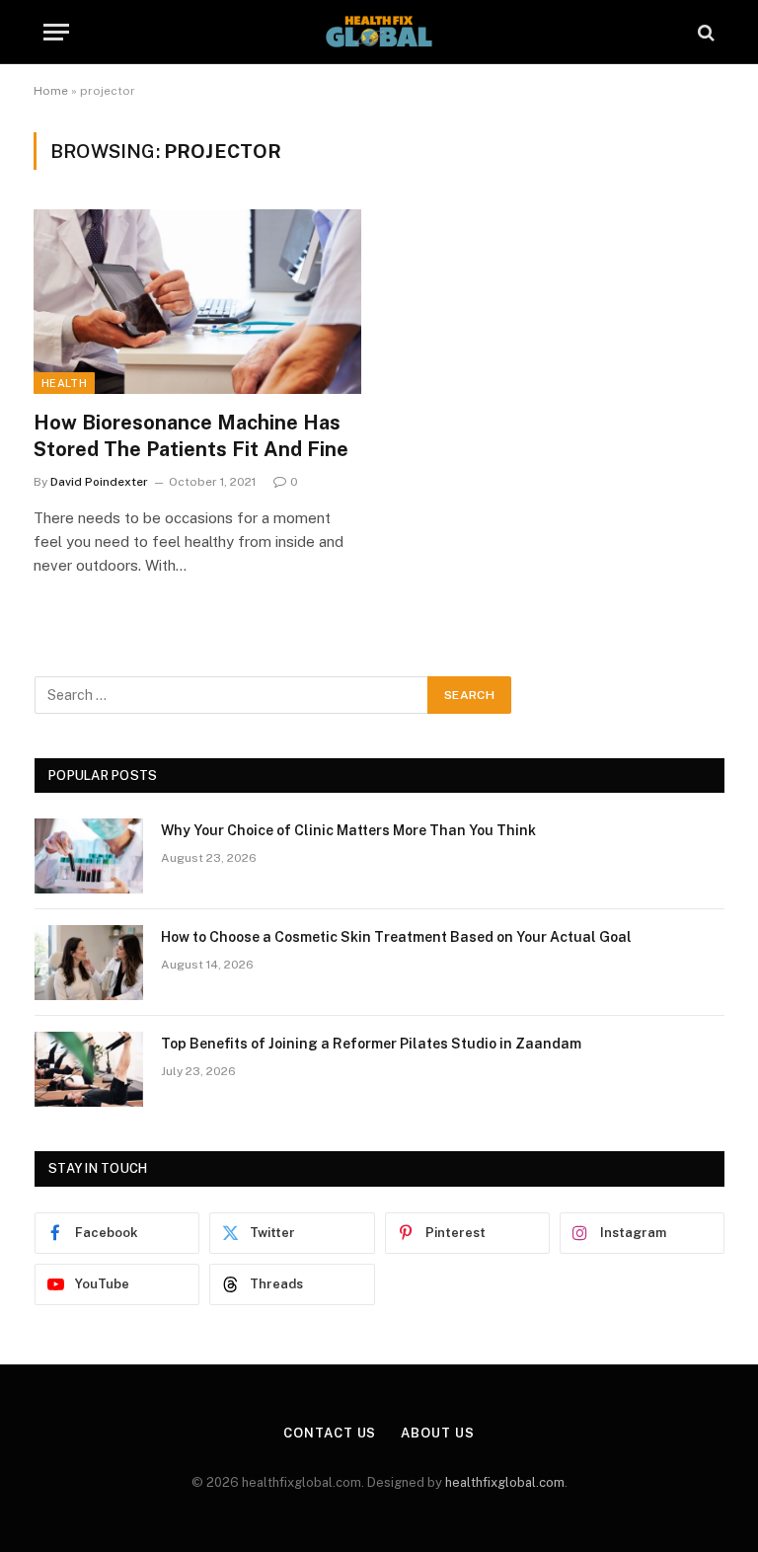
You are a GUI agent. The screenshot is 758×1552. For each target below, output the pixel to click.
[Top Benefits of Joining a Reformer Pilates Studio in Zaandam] (89, 1069)
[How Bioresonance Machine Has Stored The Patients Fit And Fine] (197, 301)
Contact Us (329, 1433)
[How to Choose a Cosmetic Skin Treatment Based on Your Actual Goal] (89, 962)
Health (64, 383)
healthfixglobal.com (505, 1482)
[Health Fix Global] (379, 32)
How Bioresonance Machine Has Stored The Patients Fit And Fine (191, 436)
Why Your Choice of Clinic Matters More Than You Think (348, 830)
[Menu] (56, 32)
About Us (437, 1433)
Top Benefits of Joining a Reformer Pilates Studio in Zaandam (371, 1043)
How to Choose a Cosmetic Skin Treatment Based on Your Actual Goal (396, 937)
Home (51, 91)
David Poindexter (99, 482)
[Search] (704, 32)
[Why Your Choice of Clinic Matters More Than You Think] (89, 855)
